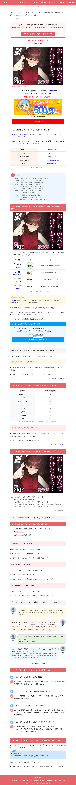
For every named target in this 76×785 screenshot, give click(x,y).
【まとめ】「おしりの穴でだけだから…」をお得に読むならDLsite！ (30, 199)
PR (38, 6)
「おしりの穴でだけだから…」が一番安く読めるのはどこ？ (29, 195)
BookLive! (18, 288)
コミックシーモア (18, 274)
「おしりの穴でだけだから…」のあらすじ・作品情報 (26, 184)
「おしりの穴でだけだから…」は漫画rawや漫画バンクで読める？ (30, 197)
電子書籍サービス (24, 2)
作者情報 (71, 2)
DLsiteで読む (37, 121)
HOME (38, 777)
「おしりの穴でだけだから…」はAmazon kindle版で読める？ (29, 194)
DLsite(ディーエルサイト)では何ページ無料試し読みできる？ (29, 180)
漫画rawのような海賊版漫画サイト (20, 134)
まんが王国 (17, 281)
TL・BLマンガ (55, 2)
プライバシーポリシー (59, 780)
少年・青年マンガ (45, 2)
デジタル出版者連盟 (47, 780)
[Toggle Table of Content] (62, 175)
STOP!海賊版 (37, 780)
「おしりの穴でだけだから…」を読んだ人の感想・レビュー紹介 (30, 188)
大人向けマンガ (64, 2)
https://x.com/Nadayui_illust (52, 160)
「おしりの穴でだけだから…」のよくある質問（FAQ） (27, 190)
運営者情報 (14, 780)
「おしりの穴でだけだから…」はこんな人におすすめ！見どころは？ (31, 186)
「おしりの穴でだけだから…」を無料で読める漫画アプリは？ (29, 182)
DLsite (51, 91)
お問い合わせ (22, 780)
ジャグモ (5, 2)
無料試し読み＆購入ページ (37, 339)
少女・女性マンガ (35, 2)
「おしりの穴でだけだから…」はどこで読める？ (26, 192)
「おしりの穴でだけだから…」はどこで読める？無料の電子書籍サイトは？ (32, 178)
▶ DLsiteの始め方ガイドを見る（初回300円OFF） (38, 34)
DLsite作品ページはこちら (58, 445)
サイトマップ (29, 780)
